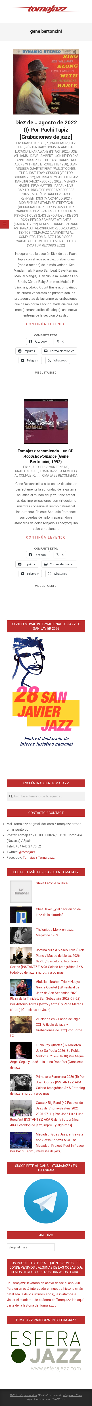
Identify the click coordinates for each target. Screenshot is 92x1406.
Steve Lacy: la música (52, 883)
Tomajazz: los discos (55, 237)
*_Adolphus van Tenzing (48, 467)
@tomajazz (27, 852)
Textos (25, 232)
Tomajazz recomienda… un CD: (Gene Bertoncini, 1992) (46, 456)
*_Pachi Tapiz (57, 143)
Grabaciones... (33, 143)
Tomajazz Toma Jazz (39, 858)
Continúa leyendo (46, 324)
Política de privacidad (23, 1395)
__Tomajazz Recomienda (57, 475)
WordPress (57, 1399)
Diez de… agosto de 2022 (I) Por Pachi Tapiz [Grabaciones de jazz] (46, 129)
